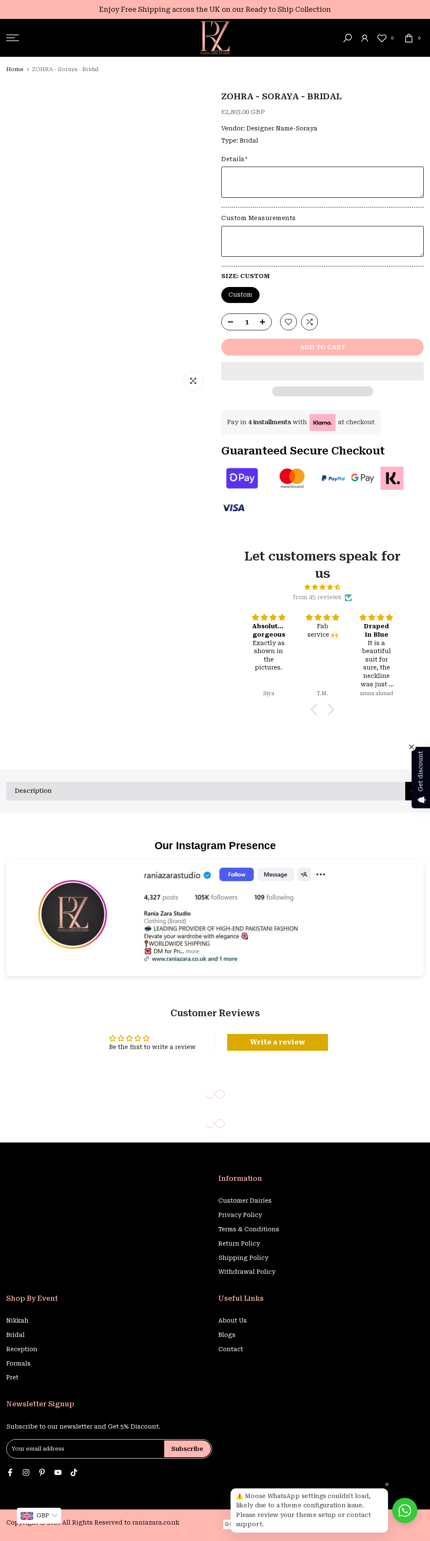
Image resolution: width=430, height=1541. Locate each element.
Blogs (227, 1334)
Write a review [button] (277, 1042)
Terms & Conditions (248, 1229)
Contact (230, 1349)
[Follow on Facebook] (10, 1473)
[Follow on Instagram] (26, 1473)
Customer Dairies (245, 1200)
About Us (232, 1320)
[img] (322, 587)
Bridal (249, 140)
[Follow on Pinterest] (42, 1473)
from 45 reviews (317, 597)
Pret (12, 1377)
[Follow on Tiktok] (74, 1473)
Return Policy (239, 1243)
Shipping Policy (243, 1257)
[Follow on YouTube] (58, 1473)
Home (15, 69)
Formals (18, 1363)
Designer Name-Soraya (281, 128)
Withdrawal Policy (246, 1271)
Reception (21, 1349)
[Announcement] (215, 9)
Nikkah (17, 1320)
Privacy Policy (240, 1215)
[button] (322, 371)
